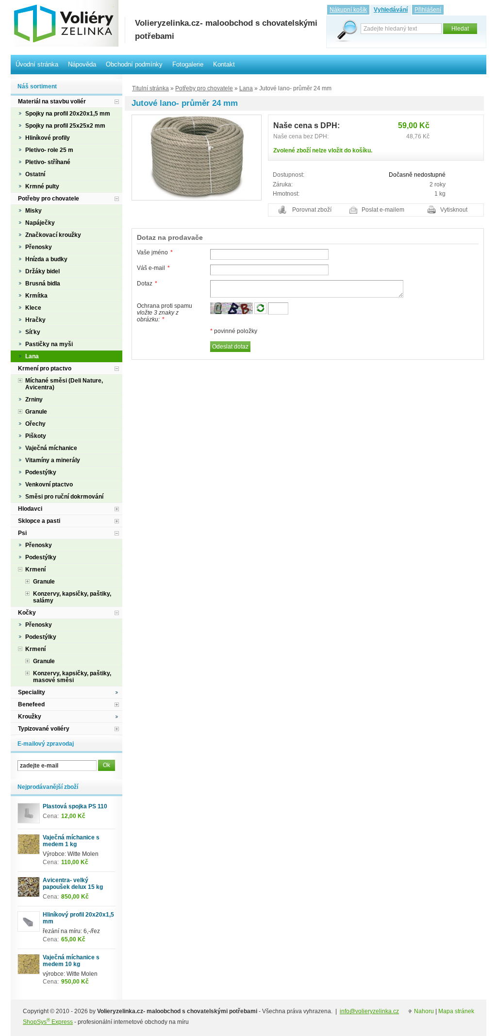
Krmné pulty (42, 186)
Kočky (27, 612)
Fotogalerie (187, 64)
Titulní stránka (150, 88)
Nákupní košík (348, 9)
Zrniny (34, 399)
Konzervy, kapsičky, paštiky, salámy (72, 597)
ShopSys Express (48, 1022)
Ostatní (35, 174)
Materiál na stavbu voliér (52, 101)
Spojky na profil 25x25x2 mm (65, 125)
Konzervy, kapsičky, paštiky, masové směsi (72, 677)
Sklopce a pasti (39, 521)
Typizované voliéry (43, 728)
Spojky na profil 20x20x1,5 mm (67, 113)
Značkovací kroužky (53, 235)
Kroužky (29, 716)
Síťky (32, 332)
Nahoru (424, 1011)
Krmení (35, 569)
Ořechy (35, 423)
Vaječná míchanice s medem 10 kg (71, 961)
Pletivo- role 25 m (49, 150)
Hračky (35, 320)
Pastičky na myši (49, 344)
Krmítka (36, 295)
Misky (33, 210)
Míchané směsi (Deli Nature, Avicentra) (64, 384)
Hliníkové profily (47, 137)
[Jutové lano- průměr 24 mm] (196, 157)
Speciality (31, 692)
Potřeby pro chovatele (204, 88)
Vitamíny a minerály (52, 460)
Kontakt (224, 64)
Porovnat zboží (311, 209)
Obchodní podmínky (134, 64)
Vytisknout (453, 209)
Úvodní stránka (37, 64)
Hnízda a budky (46, 259)
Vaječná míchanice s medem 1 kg (71, 841)
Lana (246, 88)
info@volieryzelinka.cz (369, 1011)
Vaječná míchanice (51, 448)
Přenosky (38, 247)
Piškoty (35, 436)
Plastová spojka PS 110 (75, 806)
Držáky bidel (42, 271)
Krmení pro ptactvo (44, 368)
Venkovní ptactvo (49, 484)
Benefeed (31, 704)
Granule (36, 411)
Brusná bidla (42, 283)
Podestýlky (40, 472)
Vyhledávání (391, 9)
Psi (22, 533)
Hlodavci (30, 508)
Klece (33, 307)
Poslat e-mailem (383, 209)
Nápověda (82, 64)
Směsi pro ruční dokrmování (64, 496)
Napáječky (40, 222)
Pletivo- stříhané (47, 162)
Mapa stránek (456, 1011)
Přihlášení (427, 9)
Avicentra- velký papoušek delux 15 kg (73, 883)
